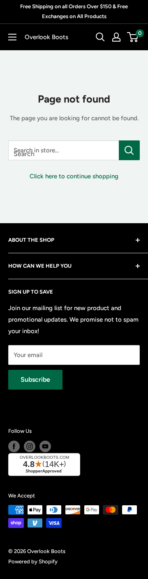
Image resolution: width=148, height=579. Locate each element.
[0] (133, 37)
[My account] (116, 37)
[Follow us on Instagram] (29, 446)
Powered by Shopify (33, 561)
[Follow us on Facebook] (14, 446)
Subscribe (35, 379)
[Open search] (100, 37)
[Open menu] (12, 37)
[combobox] (63, 150)
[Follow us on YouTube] (45, 446)
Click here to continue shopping (74, 176)
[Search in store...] (129, 150)
